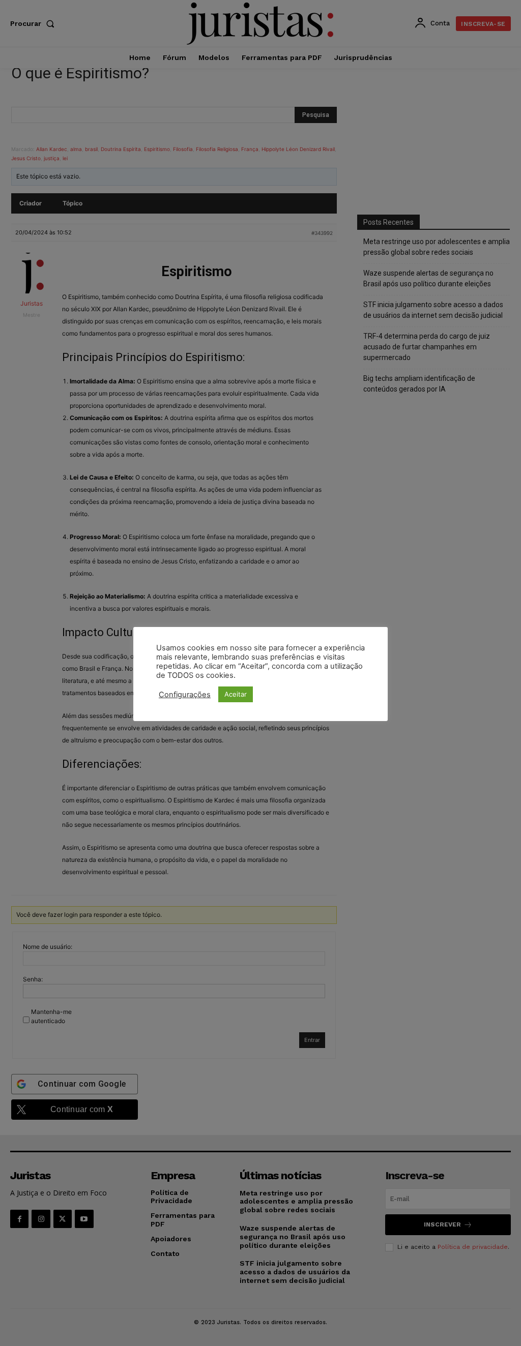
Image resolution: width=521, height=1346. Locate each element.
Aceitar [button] (235, 694)
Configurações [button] (185, 694)
